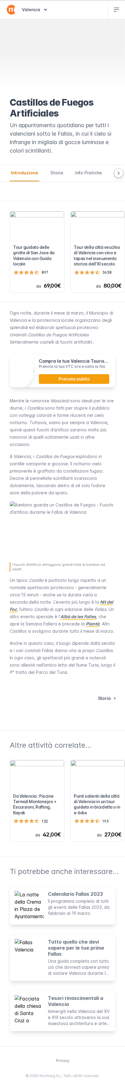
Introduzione (24, 172)
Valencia (35, 9)
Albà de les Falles (78, 616)
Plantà (93, 623)
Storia (56, 172)
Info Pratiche (88, 172)
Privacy (62, 1060)
